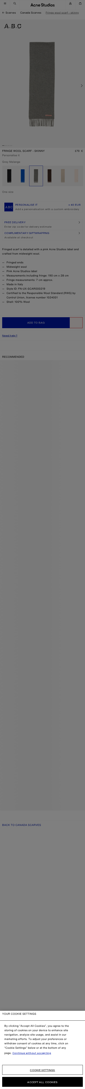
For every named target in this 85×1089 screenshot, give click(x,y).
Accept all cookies (42, 1082)
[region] (42, 1050)
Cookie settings (42, 1070)
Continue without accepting (31, 1053)
